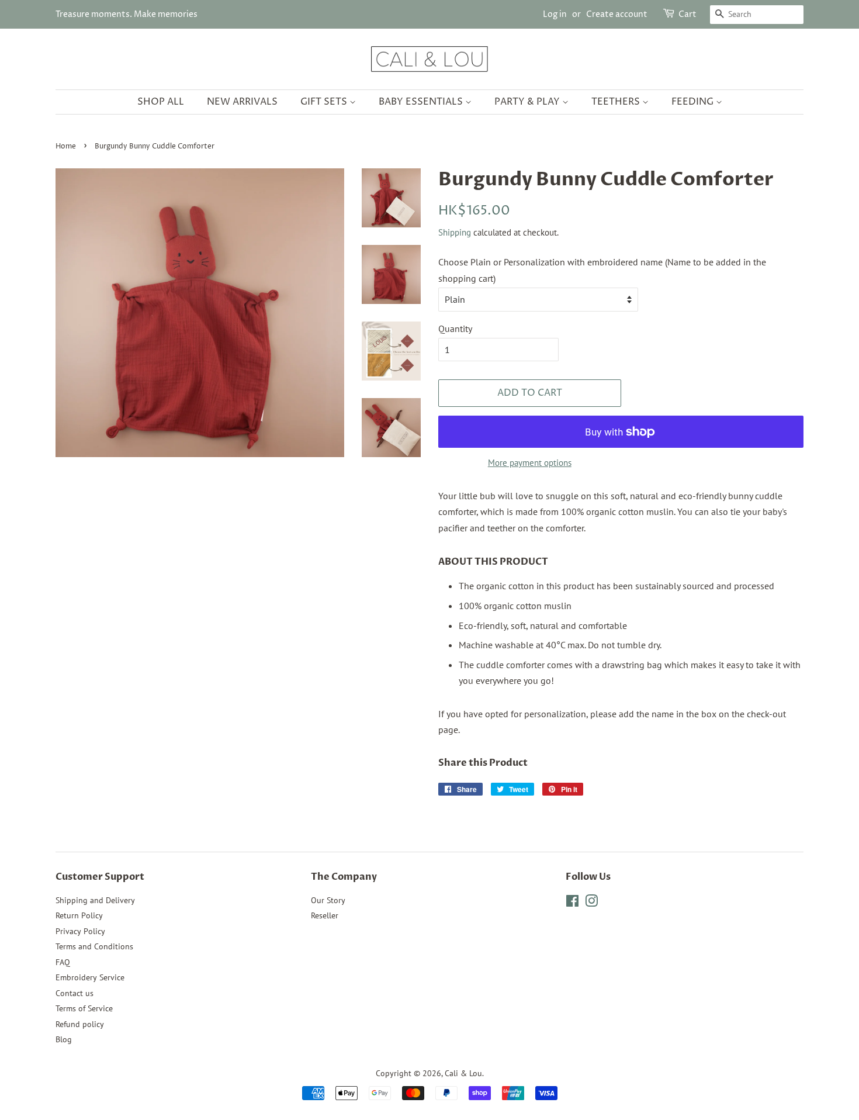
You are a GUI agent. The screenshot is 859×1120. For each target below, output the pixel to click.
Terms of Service (84, 1008)
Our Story (328, 900)
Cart (687, 14)
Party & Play (528, 101)
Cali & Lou (463, 1073)
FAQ (63, 962)
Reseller (324, 915)
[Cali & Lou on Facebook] (572, 903)
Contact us (74, 993)
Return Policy (79, 915)
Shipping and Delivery (95, 900)
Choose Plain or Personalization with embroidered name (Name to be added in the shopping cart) (602, 270)
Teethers (616, 101)
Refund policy (80, 1024)
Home (66, 146)
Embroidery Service (90, 977)
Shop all (160, 101)
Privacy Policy (80, 931)
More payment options (529, 462)
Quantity (455, 328)
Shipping (454, 232)
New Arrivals (242, 101)
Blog (64, 1039)
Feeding (693, 101)
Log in (555, 14)
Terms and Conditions (94, 946)
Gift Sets (324, 101)
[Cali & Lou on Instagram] (591, 903)
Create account (616, 14)
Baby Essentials (422, 101)
